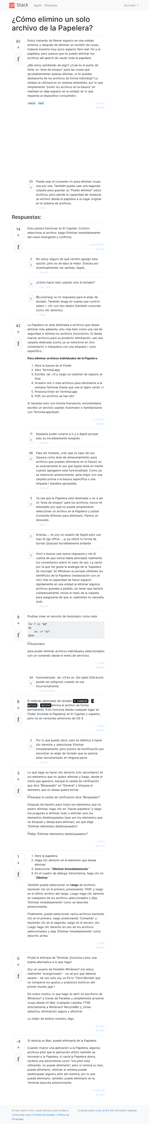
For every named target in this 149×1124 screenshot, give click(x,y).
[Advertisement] (65, 141)
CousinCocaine (47, 690)
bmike (42, 208)
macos (31, 103)
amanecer (99, 1090)
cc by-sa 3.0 (102, 1110)
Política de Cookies (45, 1114)
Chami (101, 841)
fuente (100, 107)
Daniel (101, 663)
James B (99, 103)
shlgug (42, 314)
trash (41, 103)
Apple (38, 5)
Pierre (101, 943)
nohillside (99, 419)
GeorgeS (100, 1026)
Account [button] (130, 5)
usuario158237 (96, 244)
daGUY (43, 524)
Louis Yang (44, 287)
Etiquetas (51, 5)
